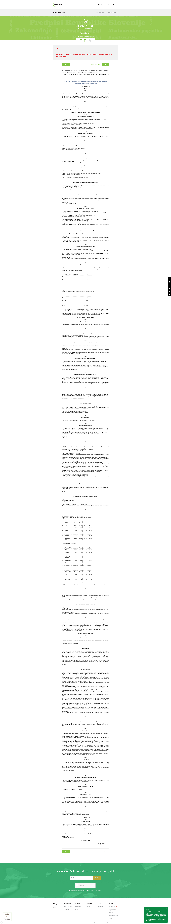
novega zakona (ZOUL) (156, 911)
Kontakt (110, 907)
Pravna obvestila (91, 922)
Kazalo (66, 64)
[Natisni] (105, 64)
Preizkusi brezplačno (90, 907)
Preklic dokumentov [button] (112, 12)
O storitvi (88, 906)
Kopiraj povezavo (95, 64)
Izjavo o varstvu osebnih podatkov (94, 890)
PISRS (64, 56)
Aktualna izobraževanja (68, 906)
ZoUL (80, 54)
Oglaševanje (111, 912)
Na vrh (104, 851)
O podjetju (111, 906)
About (115, 906)
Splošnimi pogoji (81, 890)
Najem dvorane (66, 909)
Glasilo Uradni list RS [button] (100, 12)
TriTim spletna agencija (105, 922)
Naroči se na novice (101, 907)
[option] (85, 33)
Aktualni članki (100, 906)
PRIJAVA (97, 877)
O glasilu (54, 907)
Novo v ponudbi (78, 906)
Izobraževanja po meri (68, 907)
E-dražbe (110, 918)
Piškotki (96, 922)
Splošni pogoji (111, 913)
